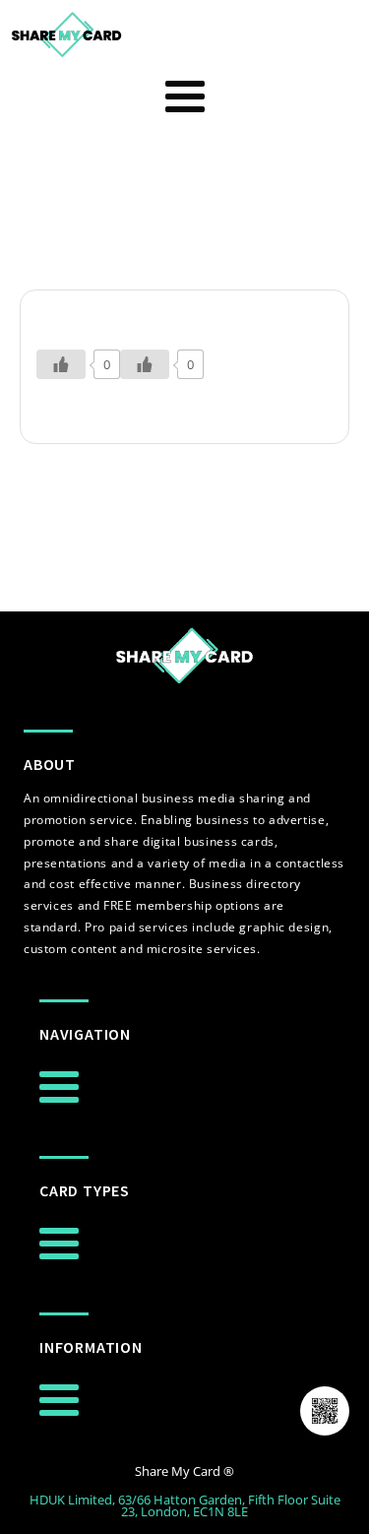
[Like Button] (61, 364)
